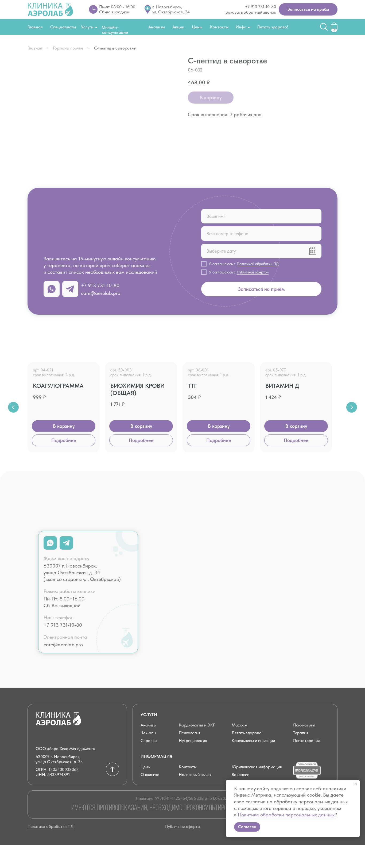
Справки (149, 740)
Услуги (87, 26)
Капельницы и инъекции (253, 740)
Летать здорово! (272, 26)
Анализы (156, 26)
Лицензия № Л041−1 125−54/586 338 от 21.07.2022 (182, 798)
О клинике (150, 774)
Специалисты (63, 26)
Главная (35, 26)
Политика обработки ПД (50, 826)
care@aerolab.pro (100, 293)
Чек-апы (148, 732)
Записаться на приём (261, 289)
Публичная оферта (182, 826)
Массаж (239, 725)
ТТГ (192, 385)
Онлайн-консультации (115, 30)
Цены (197, 26)
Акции (178, 26)
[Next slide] (351, 407)
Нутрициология (193, 740)
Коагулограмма (58, 385)
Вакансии (240, 774)
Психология (189, 732)
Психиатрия (304, 725)
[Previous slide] (13, 407)
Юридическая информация (257, 766)
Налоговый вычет (195, 774)
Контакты (219, 26)
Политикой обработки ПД (258, 264)
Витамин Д (282, 385)
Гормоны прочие (68, 48)
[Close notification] (355, 784)
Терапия (300, 732)
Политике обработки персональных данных (286, 815)
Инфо (241, 26)
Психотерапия (306, 740)
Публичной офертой (253, 272)
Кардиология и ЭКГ (197, 725)
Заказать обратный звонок (251, 12)
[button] (308, 9)
